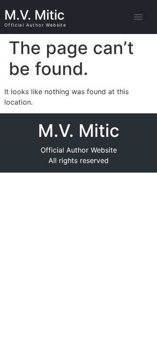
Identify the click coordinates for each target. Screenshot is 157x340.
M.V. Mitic (34, 15)
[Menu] (138, 17)
